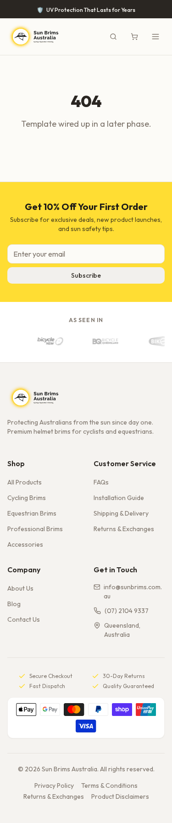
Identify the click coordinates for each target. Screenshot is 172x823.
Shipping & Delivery (121, 513)
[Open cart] (134, 36)
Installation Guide (119, 498)
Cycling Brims (26, 498)
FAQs (101, 482)
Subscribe (86, 275)
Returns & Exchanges (124, 529)
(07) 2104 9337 (127, 611)
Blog (14, 604)
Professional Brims (35, 529)
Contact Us (23, 619)
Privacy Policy (54, 785)
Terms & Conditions (109, 785)
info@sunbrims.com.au (133, 591)
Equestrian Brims (31, 513)
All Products (24, 482)
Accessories (25, 544)
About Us (20, 588)
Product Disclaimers (120, 796)
